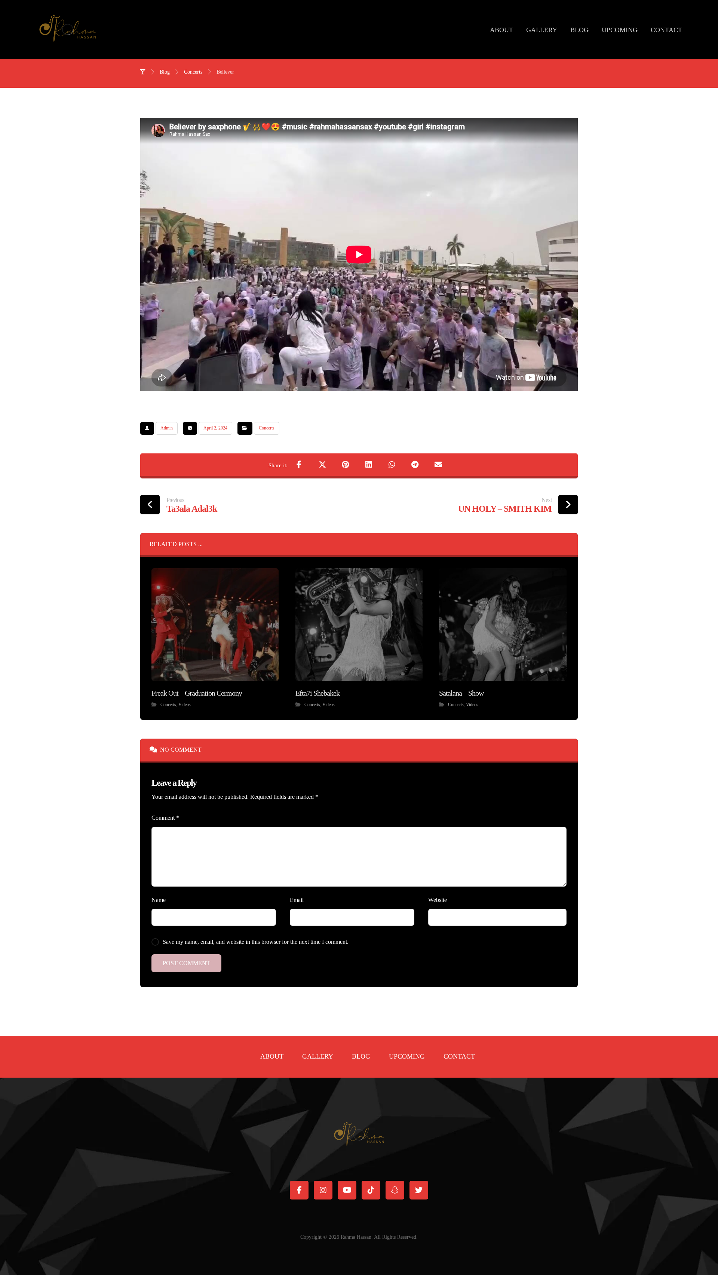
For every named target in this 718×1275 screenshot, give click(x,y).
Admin (166, 428)
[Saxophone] (67, 29)
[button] (299, 464)
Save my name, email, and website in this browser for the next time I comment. (256, 942)
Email (297, 900)
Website (437, 900)
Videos (184, 704)
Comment (165, 817)
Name (158, 900)
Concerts (266, 428)
